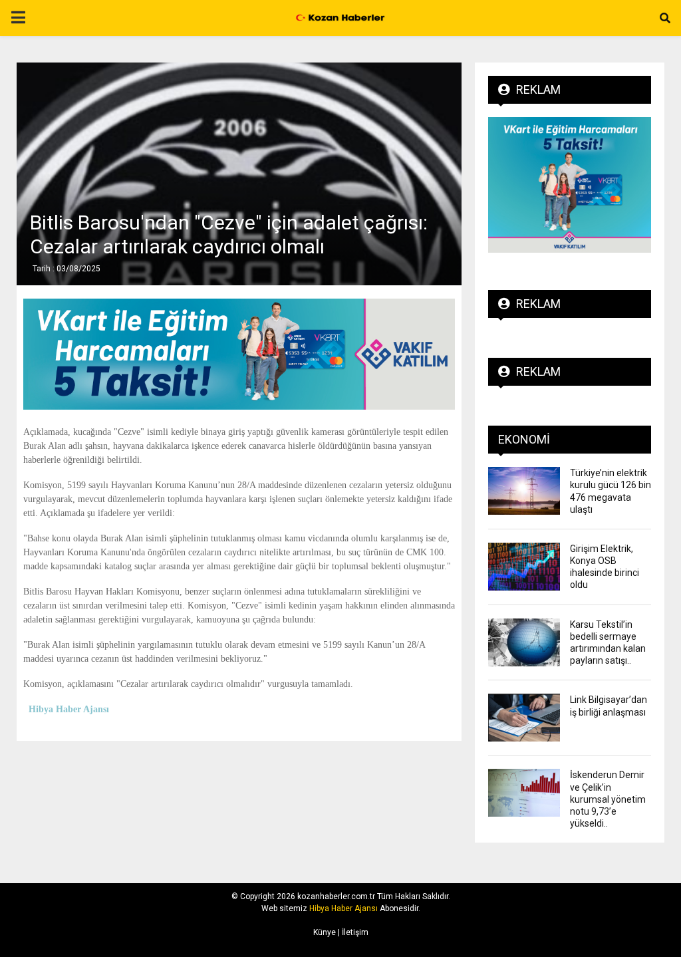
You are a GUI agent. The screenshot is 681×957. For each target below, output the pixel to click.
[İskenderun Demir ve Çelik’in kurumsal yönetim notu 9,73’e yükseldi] (524, 793)
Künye (324, 932)
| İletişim (352, 932)
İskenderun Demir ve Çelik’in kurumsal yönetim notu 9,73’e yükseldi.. (608, 799)
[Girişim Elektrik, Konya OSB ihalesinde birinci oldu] (524, 567)
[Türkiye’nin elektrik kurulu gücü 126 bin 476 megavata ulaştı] (524, 491)
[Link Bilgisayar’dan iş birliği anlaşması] (524, 718)
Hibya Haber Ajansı (343, 908)
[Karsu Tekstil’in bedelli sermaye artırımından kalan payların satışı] (524, 642)
